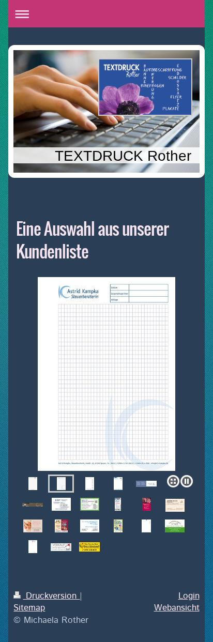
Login (189, 596)
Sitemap (29, 608)
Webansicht (177, 608)
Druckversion (51, 596)
